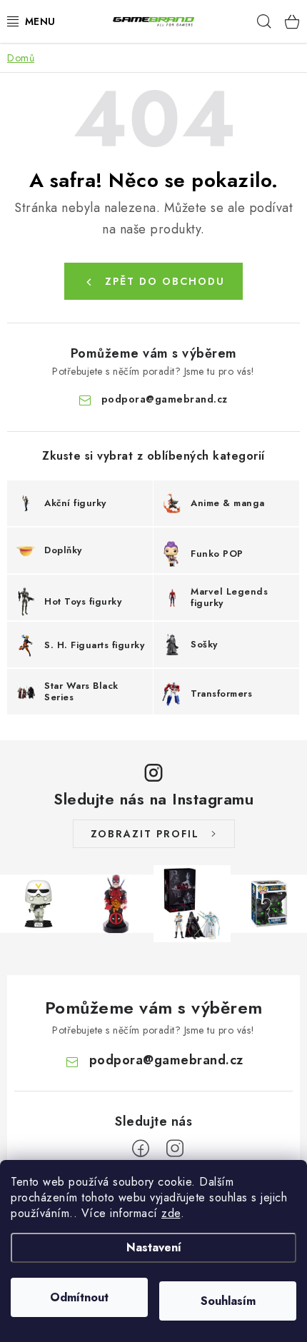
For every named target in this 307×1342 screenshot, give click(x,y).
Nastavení (153, 1247)
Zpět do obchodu (165, 281)
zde (171, 1213)
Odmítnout (79, 1297)
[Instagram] (174, 1148)
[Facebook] (140, 1148)
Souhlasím (228, 1301)
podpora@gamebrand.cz (164, 399)
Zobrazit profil (145, 834)
